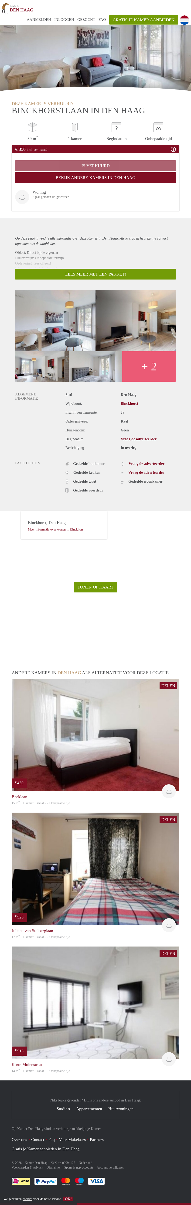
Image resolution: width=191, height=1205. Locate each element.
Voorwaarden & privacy (27, 1167)
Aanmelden (39, 20)
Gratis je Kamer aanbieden (143, 20)
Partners (97, 1139)
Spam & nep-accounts (78, 1167)
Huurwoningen (120, 1108)
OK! (68, 1199)
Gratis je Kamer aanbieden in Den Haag (45, 1149)
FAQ (102, 20)
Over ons (19, 1139)
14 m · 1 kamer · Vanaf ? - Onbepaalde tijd (41, 1071)
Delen (168, 685)
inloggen (64, 20)
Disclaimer (54, 1167)
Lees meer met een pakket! (95, 274)
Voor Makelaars (72, 1139)
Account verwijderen (110, 1167)
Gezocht (86, 20)
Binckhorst (129, 403)
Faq (51, 1139)
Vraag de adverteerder (139, 439)
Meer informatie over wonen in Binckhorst (56, 529)
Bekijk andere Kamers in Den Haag (95, 177)
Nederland (85, 1163)
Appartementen (89, 1108)
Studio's (63, 1108)
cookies (27, 1199)
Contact (37, 1139)
